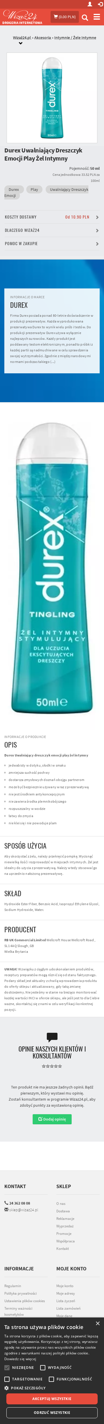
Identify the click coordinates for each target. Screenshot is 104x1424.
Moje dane (64, 1315)
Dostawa (63, 1211)
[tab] (56, 41)
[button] (52, 1388)
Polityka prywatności (20, 1293)
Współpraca (65, 1241)
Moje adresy (65, 1293)
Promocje (63, 1233)
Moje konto (64, 1285)
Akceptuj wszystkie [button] (51, 1398)
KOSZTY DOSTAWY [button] (47, 217)
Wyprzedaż (65, 1226)
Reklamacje (65, 1218)
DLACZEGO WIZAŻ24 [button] (22, 230)
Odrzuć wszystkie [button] (52, 1412)
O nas (60, 1203)
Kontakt (15, 1186)
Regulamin (12, 1285)
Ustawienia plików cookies (24, 1300)
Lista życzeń (65, 1300)
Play (34, 189)
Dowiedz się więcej (20, 1358)
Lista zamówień (68, 1308)
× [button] (97, 1324)
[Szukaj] (85, 18)
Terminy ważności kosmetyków (18, 1311)
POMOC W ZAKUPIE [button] (21, 243)
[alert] (52, 1370)
